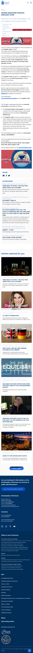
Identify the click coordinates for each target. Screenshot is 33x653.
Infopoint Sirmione (6, 587)
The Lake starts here (7, 607)
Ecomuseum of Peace (6, 545)
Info (2, 574)
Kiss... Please (15, 547)
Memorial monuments (7, 549)
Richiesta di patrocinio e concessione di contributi (15, 598)
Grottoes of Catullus (18, 545)
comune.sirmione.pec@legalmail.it (10, 506)
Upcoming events (7, 621)
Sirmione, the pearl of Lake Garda (10, 564)
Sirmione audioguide (6, 550)
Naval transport (5, 589)
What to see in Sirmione (9, 535)
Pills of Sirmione (16, 567)
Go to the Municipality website (13, 489)
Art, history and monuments (9, 539)
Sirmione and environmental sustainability (12, 569)
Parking (3, 592)
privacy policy (27, 648)
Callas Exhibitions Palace (19, 542)
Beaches (3, 555)
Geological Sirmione (11, 555)
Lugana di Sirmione (6, 567)
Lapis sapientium (23, 547)
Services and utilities (7, 601)
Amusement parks (6, 559)
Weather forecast (6, 612)
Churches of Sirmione (17, 544)
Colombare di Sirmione (7, 566)
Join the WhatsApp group (8, 519)
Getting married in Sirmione (9, 581)
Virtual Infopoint (6, 610)
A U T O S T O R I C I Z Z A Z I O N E (22, 540)
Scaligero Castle (23, 549)
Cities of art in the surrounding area (20, 559)
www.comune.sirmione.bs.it (8, 504)
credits (3, 650)
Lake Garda (4, 561)
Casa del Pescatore (6, 544)
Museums (10, 561)
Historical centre (18, 566)
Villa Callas (15, 550)
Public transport (6, 595)
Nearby (3, 558)
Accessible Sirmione (7, 578)
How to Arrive (5, 584)
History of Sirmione (6, 547)
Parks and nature (17, 561)
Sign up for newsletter (7, 521)
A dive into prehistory (6, 540)
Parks (18, 555)
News (3, 618)
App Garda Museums (6, 542)
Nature (3, 553)
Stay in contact (5, 604)
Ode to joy (16, 549)
